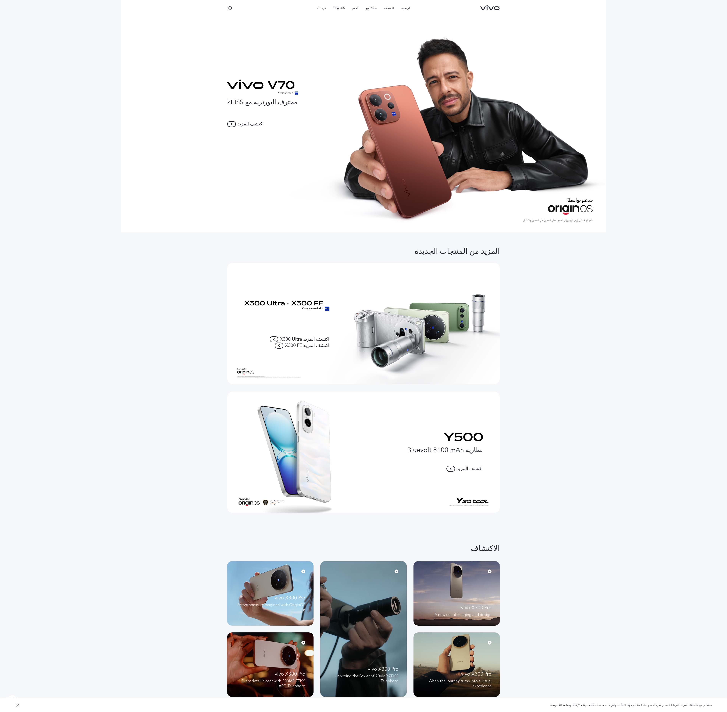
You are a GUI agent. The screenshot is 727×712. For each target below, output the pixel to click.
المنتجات (389, 8)
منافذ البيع (371, 8)
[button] (229, 8)
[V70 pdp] (363, 116)
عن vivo (321, 8)
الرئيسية (405, 8)
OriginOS (339, 8)
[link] (490, 7)
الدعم (355, 8)
